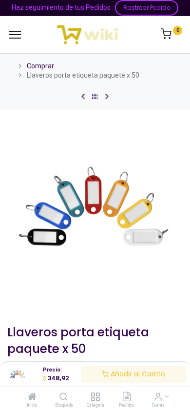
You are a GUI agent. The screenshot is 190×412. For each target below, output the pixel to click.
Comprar (40, 66)
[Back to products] (95, 96)
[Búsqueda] (63, 397)
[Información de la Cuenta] (158, 397)
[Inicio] (32, 397)
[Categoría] (95, 397)
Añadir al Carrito (137, 374)
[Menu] (15, 34)
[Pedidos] (127, 397)
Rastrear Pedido (147, 7)
